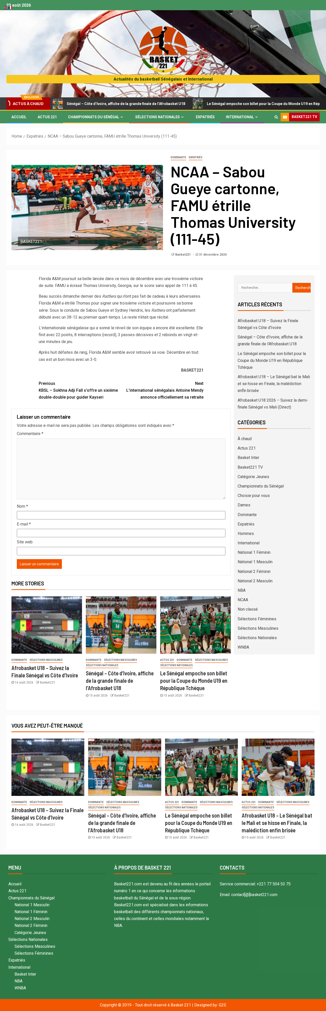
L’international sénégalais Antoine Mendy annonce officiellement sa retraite (164, 390)
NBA (242, 590)
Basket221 (183, 254)
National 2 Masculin (255, 581)
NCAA (243, 599)
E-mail (24, 524)
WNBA (243, 647)
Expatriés (205, 117)
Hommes (246, 533)
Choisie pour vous (254, 495)
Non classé (248, 609)
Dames (244, 505)
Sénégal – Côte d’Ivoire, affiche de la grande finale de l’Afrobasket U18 (94, 104)
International (240, 117)
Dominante (178, 157)
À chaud (245, 438)
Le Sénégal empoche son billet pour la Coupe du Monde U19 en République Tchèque (245, 104)
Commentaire (30, 433)
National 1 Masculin (255, 561)
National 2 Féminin (254, 571)
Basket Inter (248, 457)
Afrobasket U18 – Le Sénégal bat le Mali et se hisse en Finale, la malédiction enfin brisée (274, 383)
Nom (22, 506)
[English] (6, 7)
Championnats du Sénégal (93, 117)
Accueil (18, 117)
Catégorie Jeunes (253, 476)
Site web (25, 542)
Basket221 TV (250, 467)
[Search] (276, 117)
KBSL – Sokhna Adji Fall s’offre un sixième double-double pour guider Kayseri (78, 390)
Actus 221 (47, 117)
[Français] (10, 7)
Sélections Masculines (46, 660)
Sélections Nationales (157, 117)
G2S (222, 1005)
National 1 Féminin (254, 552)
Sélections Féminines (257, 618)
